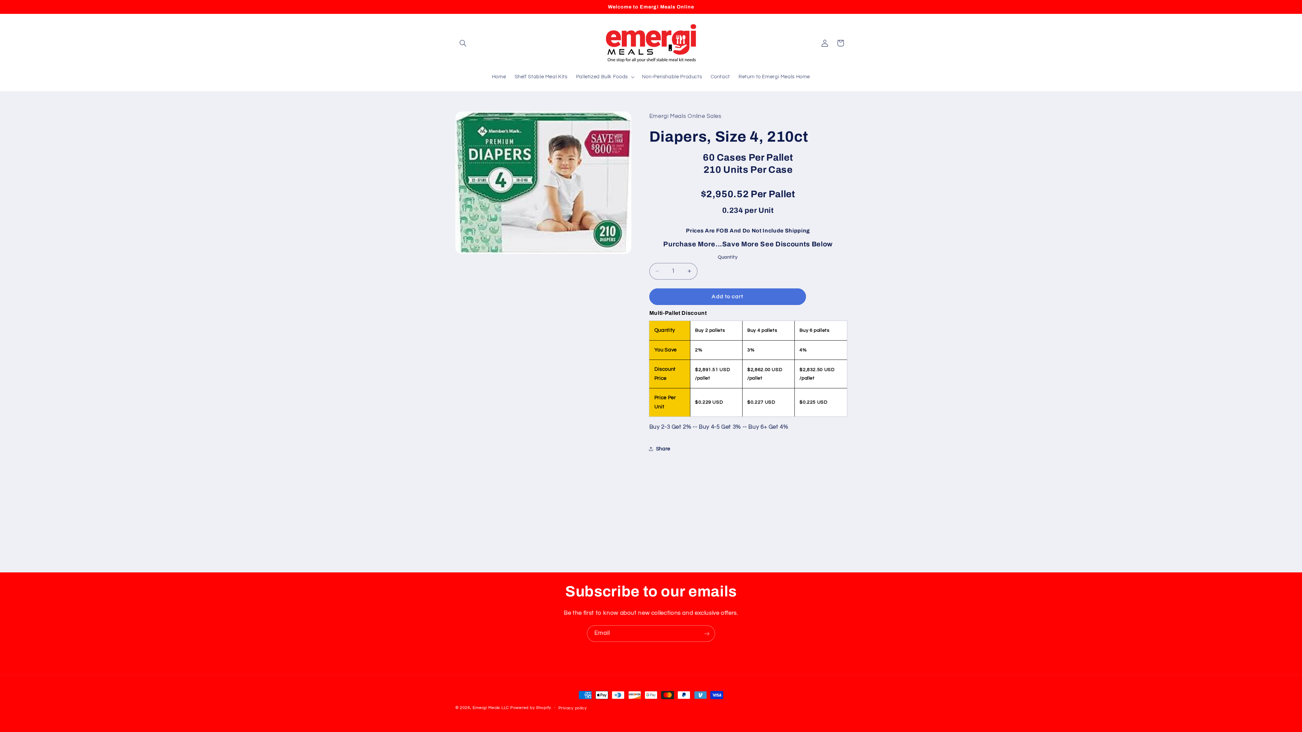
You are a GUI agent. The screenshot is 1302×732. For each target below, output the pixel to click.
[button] (463, 43)
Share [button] (663, 448)
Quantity (727, 257)
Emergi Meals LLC (491, 708)
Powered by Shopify (530, 708)
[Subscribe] (707, 633)
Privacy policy (572, 708)
